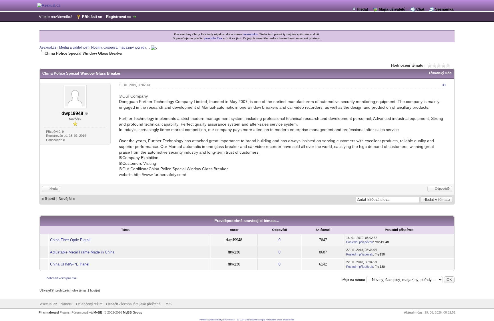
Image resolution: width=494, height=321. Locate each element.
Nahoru (66, 304)
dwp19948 (72, 113)
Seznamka (444, 9)
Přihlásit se (92, 17)
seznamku (250, 34)
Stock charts (283, 320)
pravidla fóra (213, 38)
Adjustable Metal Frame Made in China (82, 252)
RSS (168, 304)
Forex (291, 320)
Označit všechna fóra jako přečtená (133, 304)
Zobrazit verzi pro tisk (61, 278)
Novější (65, 199)
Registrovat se (118, 17)
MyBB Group (132, 312)
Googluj (261, 320)
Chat (420, 9)
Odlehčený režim (89, 304)
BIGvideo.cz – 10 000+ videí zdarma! (240, 320)
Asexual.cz (47, 47)
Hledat (362, 9)
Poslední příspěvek (359, 242)
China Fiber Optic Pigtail (70, 240)
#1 (444, 85)
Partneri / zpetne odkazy (211, 320)
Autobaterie (271, 320)
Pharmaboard (49, 312)
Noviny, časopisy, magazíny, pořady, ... (120, 47)
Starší (50, 199)
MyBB (97, 312)
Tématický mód (440, 73)
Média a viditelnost (73, 47)
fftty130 (234, 252)
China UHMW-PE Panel (69, 264)
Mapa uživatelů (392, 9)
